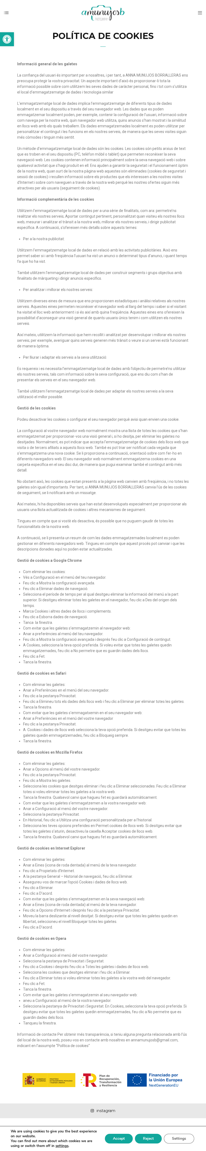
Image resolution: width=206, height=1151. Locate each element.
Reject (148, 1138)
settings (62, 1145)
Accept (119, 1138)
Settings (179, 1138)
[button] (7, 39)
